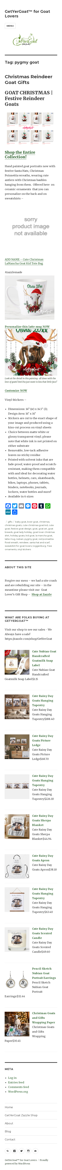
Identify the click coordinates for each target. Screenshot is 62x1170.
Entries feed (16, 1082)
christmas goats (13, 525)
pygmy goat (31, 539)
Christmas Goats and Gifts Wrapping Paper (43, 1018)
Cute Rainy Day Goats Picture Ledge (42, 740)
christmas (44, 521)
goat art (43, 528)
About (9, 1123)
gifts (10, 521)
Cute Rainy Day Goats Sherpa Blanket (42, 820)
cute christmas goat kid (35, 525)
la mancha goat (44, 535)
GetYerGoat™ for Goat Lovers (21, 1160)
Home (9, 1107)
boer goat (32, 521)
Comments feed (18, 1087)
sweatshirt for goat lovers (18, 546)
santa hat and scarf (40, 542)
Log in (12, 1077)
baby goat (20, 521)
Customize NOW (16, 390)
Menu (10, 25)
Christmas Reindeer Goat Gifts (28, 79)
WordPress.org (18, 1091)
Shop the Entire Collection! (20, 154)
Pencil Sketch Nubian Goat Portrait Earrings (44, 973)
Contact (10, 1139)
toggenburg (39, 546)
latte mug (10, 539)
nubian (19, 539)
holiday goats (17, 535)
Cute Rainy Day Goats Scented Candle (42, 933)
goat (35, 528)
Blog (8, 1131)
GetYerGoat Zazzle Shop (21, 1115)
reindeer (24, 542)
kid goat (30, 535)
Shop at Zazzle (42, 594)
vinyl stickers (24, 549)
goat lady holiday (23, 532)
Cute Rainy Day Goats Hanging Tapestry (42, 700)
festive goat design (21, 528)
